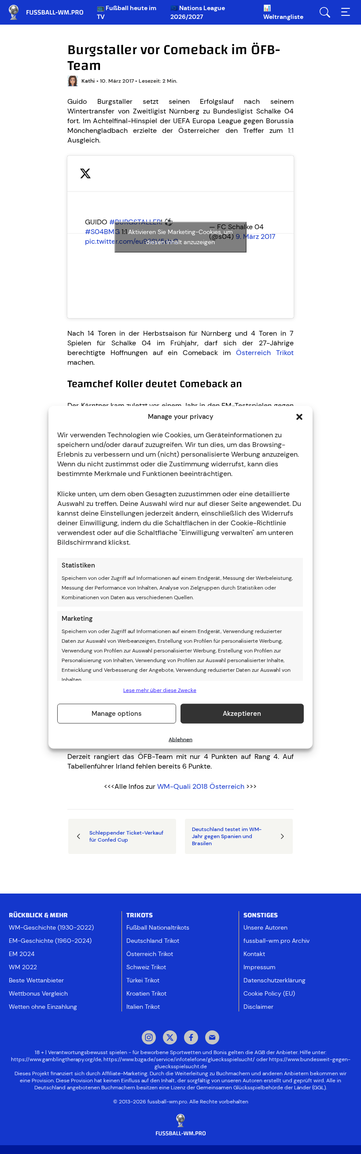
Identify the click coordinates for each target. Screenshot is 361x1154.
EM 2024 (21, 954)
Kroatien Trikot (146, 993)
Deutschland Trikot (152, 941)
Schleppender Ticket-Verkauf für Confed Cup (126, 836)
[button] (299, 416)
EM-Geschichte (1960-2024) (50, 941)
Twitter (170, 1038)
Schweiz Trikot (146, 967)
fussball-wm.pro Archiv (276, 941)
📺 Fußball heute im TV (126, 12)
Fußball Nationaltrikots (157, 927)
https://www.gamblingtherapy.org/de (56, 1059)
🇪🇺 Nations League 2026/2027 (197, 12)
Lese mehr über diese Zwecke (159, 689)
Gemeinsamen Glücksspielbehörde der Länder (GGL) (261, 1087)
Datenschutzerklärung (274, 980)
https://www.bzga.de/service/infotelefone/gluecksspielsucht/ (179, 1059)
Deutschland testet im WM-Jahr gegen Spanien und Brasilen (227, 836)
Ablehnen (180, 739)
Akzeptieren (242, 713)
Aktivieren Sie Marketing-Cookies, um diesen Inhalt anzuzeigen (180, 237)
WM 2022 (23, 967)
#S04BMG (102, 231)
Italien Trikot (143, 1007)
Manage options (117, 713)
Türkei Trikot (142, 980)
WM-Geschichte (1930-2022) (51, 927)
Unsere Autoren (265, 927)
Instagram (149, 1038)
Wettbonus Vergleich (38, 993)
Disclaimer (258, 1007)
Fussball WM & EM (53, 12)
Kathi (88, 80)
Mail (212, 1038)
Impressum (259, 967)
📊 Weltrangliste (283, 12)
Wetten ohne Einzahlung (43, 1007)
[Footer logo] (180, 1125)
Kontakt (254, 954)
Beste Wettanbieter (36, 980)
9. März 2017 (256, 236)
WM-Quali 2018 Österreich (200, 786)
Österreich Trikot (265, 352)
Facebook (191, 1038)
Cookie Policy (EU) (269, 993)
